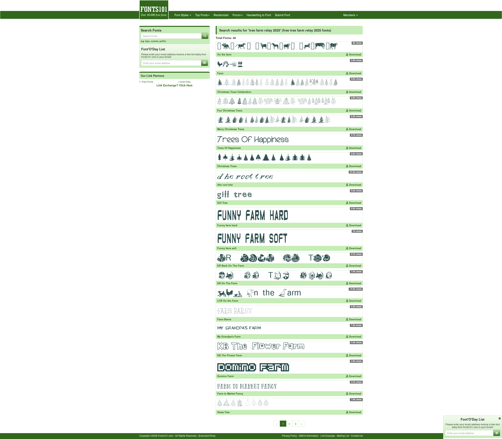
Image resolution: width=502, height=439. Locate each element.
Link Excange (327, 435)
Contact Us (357, 435)
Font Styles (182, 15)
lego (147, 41)
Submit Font (282, 15)
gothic (162, 41)
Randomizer (221, 15)
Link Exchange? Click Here (174, 85)
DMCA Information (308, 435)
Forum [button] (237, 15)
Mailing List (343, 435)
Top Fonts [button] (201, 15)
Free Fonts (147, 81)
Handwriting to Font (259, 15)
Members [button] (349, 15)
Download (354, 54)
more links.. (185, 81)
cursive (154, 41)
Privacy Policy (289, 435)
